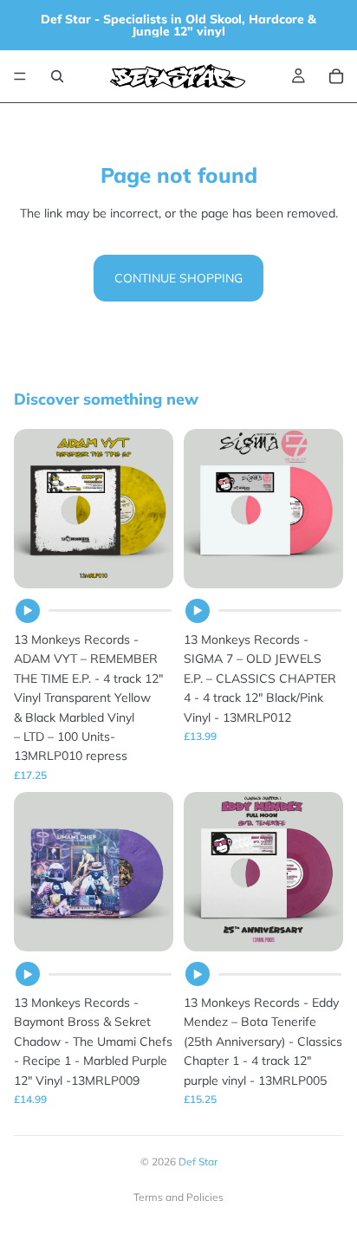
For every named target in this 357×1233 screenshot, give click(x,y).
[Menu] (20, 76)
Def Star (197, 1161)
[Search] (57, 76)
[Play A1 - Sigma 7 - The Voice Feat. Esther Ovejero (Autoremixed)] (197, 611)
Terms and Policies (178, 1197)
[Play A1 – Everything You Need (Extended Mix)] (28, 611)
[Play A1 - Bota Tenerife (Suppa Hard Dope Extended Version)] (197, 974)
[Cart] (336, 76)
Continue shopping (178, 278)
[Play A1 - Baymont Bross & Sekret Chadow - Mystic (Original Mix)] (28, 974)
